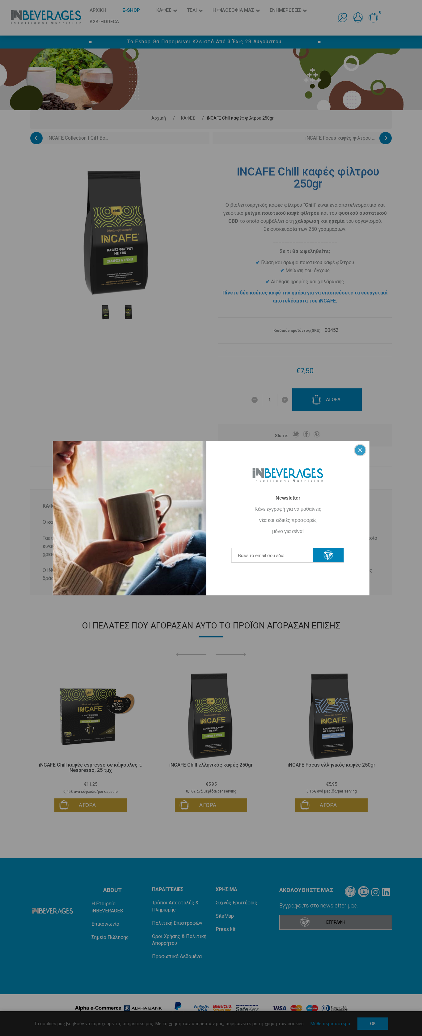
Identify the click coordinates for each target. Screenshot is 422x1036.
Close (360, 450)
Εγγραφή (328, 555)
